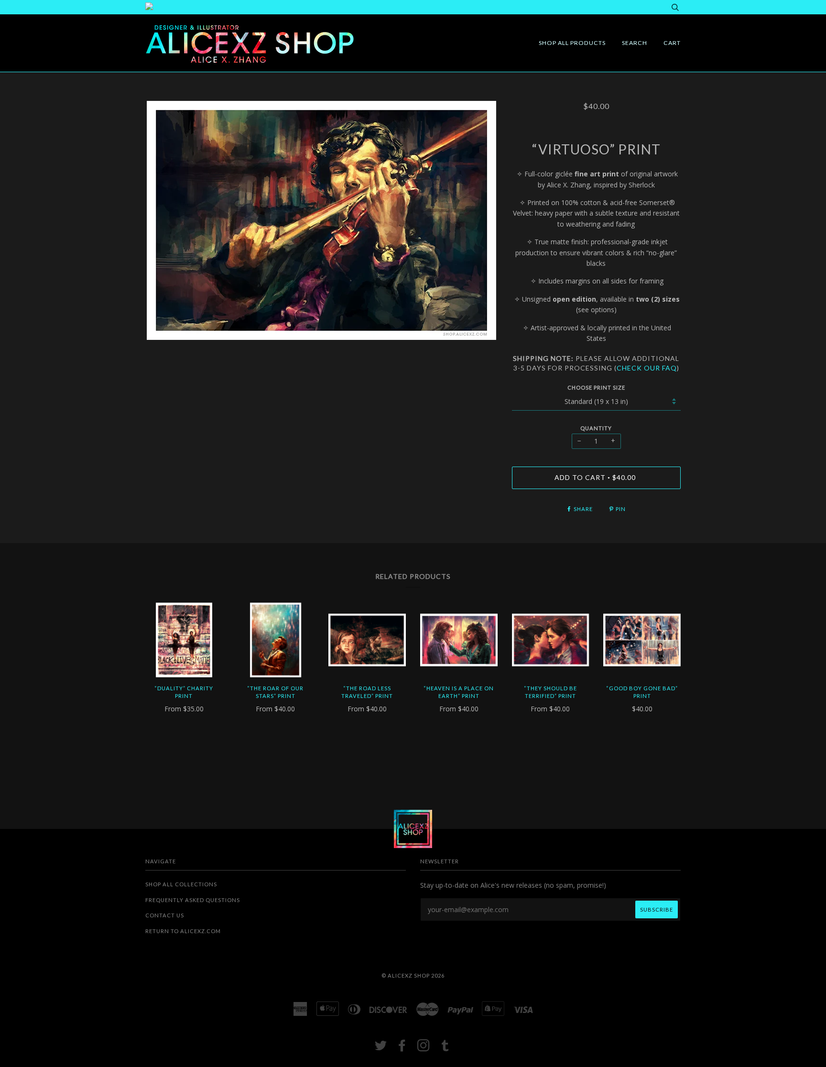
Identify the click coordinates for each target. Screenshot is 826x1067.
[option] (321, 220)
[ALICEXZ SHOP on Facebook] (402, 1048)
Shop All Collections (181, 884)
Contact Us (164, 915)
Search (634, 42)
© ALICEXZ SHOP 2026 (413, 975)
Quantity (596, 428)
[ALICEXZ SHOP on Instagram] (423, 1048)
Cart (672, 42)
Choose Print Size (596, 387)
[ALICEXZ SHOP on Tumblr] (445, 1048)
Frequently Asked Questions (192, 900)
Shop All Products (572, 42)
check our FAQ (647, 368)
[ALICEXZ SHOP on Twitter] (381, 1048)
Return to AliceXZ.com (183, 931)
